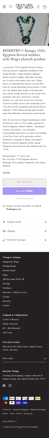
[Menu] (4, 7)
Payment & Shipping (20, 409)
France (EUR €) (8, 421)
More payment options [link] (24, 198)
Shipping (11, 231)
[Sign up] (45, 358)
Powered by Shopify (30, 427)
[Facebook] (4, 385)
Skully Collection (10, 324)
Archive (6, 306)
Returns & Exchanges (16, 240)
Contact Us (7, 409)
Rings (5, 275)
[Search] (11, 7)
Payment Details (14, 222)
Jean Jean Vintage (15, 427)
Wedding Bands (9, 266)
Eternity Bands (9, 270)
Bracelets (7, 301)
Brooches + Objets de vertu (15, 292)
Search (19, 413)
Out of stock (24, 182)
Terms (12, 413)
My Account (28, 413)
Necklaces (7, 288)
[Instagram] (10, 385)
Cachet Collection (11, 319)
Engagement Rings (11, 262)
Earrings (6, 284)
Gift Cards (7, 333)
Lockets (6, 297)
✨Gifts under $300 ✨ (13, 279)
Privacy (5, 413)
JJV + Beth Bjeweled (11, 328)
